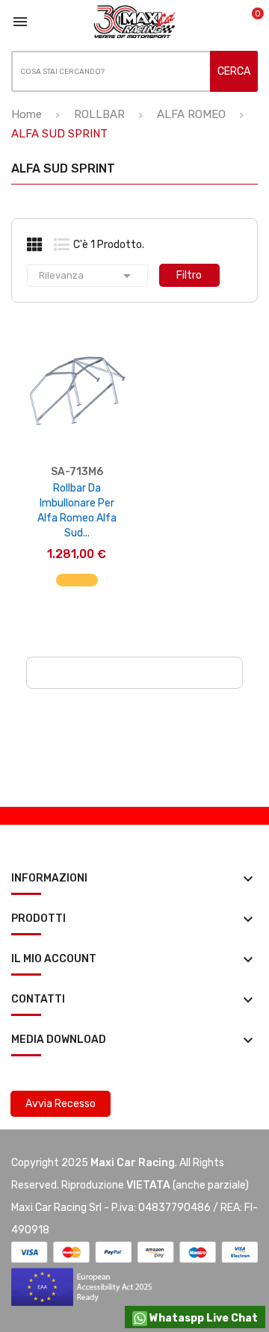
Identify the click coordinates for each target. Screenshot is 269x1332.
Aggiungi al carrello (76, 588)
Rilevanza (87, 276)
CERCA (233, 71)
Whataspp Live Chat (202, 1318)
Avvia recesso (60, 1103)
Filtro (189, 275)
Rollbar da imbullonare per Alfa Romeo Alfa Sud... (77, 510)
